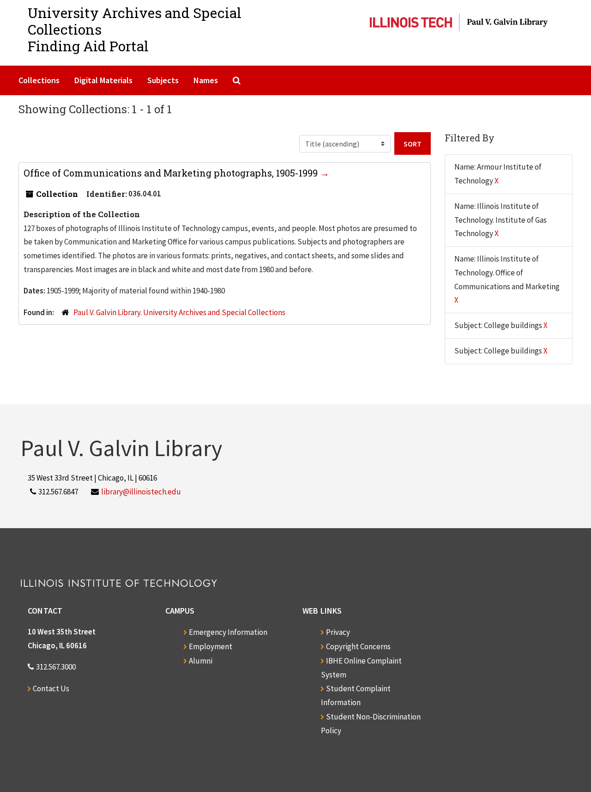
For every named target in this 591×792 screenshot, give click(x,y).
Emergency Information (228, 632)
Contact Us (51, 688)
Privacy (338, 632)
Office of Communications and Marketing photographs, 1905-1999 (172, 173)
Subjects (163, 80)
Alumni (200, 661)
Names (205, 80)
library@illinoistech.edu (141, 492)
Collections (39, 80)
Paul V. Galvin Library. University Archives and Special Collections (179, 312)
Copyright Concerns (358, 646)
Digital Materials (103, 80)
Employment (210, 646)
